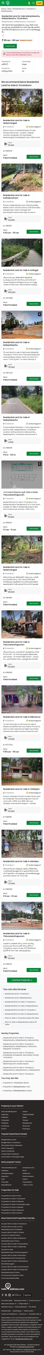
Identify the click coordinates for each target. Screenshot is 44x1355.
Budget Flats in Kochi (8, 1140)
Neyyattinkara (6, 1185)
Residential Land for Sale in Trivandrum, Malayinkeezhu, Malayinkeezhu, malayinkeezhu (21, 1068)
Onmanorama (34, 1300)
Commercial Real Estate (10, 1278)
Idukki (25, 1117)
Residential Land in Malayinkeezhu (18, 998)
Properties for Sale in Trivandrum (13, 1199)
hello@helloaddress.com (24, 1339)
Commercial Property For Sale (12, 1275)
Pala (3, 1179)
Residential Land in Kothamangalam (14, 1252)
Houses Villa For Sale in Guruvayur (13, 1255)
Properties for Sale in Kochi (11, 1196)
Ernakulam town (28, 1168)
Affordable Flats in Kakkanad (11, 1145)
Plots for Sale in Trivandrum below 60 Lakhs (22, 1018)
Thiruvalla (4, 1182)
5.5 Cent (11, 666)
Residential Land (19, 9)
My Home (23, 1314)
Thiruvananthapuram (9, 1111)
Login (39, 3)
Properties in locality (17, 1090)
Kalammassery (28, 1176)
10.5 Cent (11, 292)
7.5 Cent (11, 883)
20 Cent (11, 811)
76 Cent (11, 367)
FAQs (32, 1352)
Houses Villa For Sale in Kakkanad (13, 1238)
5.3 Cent (11, 220)
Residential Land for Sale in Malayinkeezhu (16, 343)
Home (3, 9)
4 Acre (10, 442)
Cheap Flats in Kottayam (10, 1154)
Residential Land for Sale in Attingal (20, 270)
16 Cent (11, 145)
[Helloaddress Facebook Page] (2, 1295)
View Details (33, 157)
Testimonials (28, 1311)
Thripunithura (27, 1182)
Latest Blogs (17, 1311)
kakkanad (26, 1173)
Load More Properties (21, 980)
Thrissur (25, 1120)
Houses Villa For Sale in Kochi (11, 1227)
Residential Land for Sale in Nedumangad (16, 121)
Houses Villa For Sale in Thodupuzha (14, 1269)
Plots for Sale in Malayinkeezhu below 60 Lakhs (21, 1023)
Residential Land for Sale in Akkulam (21, 861)
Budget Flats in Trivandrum (11, 1142)
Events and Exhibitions (9, 1314)
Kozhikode (5, 1126)
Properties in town (16, 1087)
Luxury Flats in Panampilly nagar (12, 1157)
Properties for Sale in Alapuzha (12, 1210)
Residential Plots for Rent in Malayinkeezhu (21, 1014)
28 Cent (11, 592)
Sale (9, 9)
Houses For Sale (7, 1250)
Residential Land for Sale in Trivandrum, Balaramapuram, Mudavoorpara (18, 1062)
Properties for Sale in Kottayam (12, 1201)
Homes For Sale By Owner (10, 1235)
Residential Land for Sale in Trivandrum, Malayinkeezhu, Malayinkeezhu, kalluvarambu (21, 1039)
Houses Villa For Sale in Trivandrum (14, 1224)
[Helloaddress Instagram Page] (9, 1295)
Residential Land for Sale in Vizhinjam (21, 789)
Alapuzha (4, 1114)
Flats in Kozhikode (7, 1151)
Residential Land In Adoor (10, 1272)
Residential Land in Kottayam (11, 1229)
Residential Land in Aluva (10, 1241)
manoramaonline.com (26, 1347)
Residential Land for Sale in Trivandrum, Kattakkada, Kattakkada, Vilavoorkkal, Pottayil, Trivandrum (21, 1055)
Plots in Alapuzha (7, 1148)
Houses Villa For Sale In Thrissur (12, 1232)
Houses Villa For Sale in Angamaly (13, 1247)
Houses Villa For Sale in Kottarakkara (14, 1261)
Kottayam (4, 1117)
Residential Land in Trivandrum (17, 994)
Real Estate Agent (7, 1264)
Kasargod (26, 1129)
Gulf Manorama (7, 1307)
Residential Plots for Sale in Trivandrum (20, 1002)
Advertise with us (35, 1314)
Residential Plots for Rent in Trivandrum (20, 1010)
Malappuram (27, 1123)
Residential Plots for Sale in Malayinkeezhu (21, 1006)
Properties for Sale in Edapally (12, 1207)
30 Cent (11, 958)
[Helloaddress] (7, 3)
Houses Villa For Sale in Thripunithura (14, 1244)
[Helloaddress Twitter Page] (6, 1295)
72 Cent (11, 739)
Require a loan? (26, 40)
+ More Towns (28, 1185)
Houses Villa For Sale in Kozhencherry (15, 1267)
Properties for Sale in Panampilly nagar (15, 1204)
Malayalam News (20, 1300)
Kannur (4, 1129)
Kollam (25, 1111)
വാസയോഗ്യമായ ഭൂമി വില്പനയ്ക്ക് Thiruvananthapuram (20, 493)
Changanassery (7, 1173)
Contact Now (10, 46)
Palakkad (4, 1123)
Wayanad (26, 1126)
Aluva (25, 1171)
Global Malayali (21, 1307)
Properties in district (16, 1083)
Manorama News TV (8, 1304)
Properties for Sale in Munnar (11, 1213)
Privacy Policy (15, 1352)
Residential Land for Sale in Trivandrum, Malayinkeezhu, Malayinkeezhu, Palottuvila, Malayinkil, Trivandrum (20, 1046)
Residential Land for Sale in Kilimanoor (22, 716)
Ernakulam (5, 1120)
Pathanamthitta (28, 1114)
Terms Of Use (25, 1352)
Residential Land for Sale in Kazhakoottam (16, 196)
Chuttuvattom (24, 1304)
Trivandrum (31, 9)
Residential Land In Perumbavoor (13, 1258)
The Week (32, 1307)
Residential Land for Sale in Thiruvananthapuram (16, 643)
